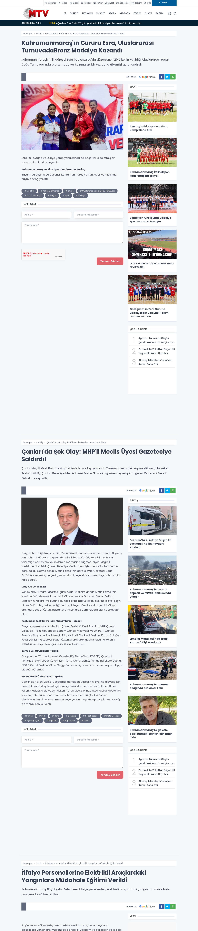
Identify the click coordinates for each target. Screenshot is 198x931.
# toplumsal (69, 720)
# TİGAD (85, 720)
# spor (66, 195)
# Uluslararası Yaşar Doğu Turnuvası (97, 190)
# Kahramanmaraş (50, 190)
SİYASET (100, 13)
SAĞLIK (159, 13)
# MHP (42, 715)
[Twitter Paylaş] (167, 76)
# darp (55, 715)
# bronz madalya (32, 195)
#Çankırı (28, 715)
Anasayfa (27, 33)
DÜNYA (148, 13)
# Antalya (80, 195)
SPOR (111, 13)
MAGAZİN (125, 13)
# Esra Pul (29, 190)
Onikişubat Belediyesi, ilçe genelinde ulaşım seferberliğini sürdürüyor (93, 23)
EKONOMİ (87, 13)
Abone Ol (131, 76)
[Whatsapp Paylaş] (173, 76)
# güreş (69, 190)
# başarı (52, 195)
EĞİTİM (137, 13)
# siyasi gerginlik (32, 720)
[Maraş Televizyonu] (35, 13)
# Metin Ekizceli (111, 715)
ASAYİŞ (39, 442)
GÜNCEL (74, 13)
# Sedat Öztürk (90, 715)
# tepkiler (52, 720)
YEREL (39, 863)
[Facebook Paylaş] (161, 76)
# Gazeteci (71, 715)
